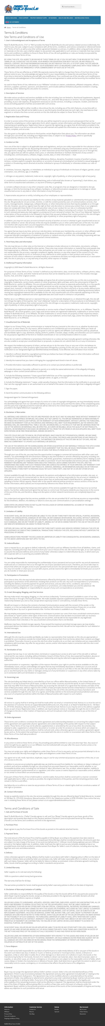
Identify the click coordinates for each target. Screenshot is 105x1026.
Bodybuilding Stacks (82, 18)
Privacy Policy (71, 135)
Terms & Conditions (10, 1016)
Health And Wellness (66, 18)
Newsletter (83, 1014)
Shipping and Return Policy (11, 1018)
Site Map (31, 1014)
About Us (7, 1009)
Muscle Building (11, 18)
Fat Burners (53, 18)
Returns (31, 1012)
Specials (57, 1012)
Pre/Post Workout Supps (38, 18)
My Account (83, 1009)
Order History (84, 1012)
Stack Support (23, 18)
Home (9, 27)
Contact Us (32, 1009)
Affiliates (6, 1012)
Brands (57, 1009)
